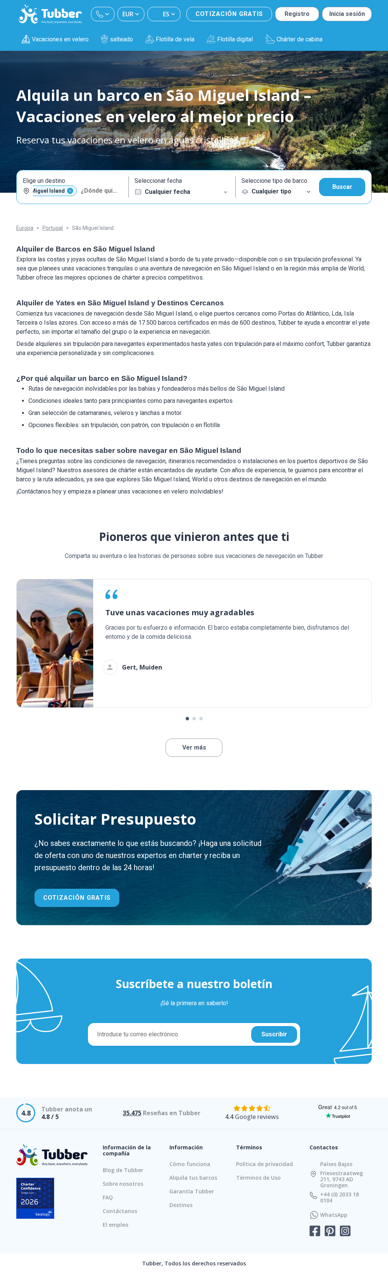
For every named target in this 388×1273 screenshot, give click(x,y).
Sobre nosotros (123, 1183)
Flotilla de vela (175, 39)
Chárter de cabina (299, 39)
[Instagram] (345, 1231)
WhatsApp (333, 1215)
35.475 (132, 1113)
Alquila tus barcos (193, 1177)
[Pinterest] (330, 1231)
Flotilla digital (235, 39)
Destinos (180, 1205)
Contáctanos (120, 1211)
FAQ (108, 1197)
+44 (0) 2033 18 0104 (339, 1197)
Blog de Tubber (123, 1170)
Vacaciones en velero (60, 39)
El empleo (115, 1224)
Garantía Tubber (191, 1191)
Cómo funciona (189, 1164)
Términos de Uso (258, 1177)
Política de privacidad (264, 1164)
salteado (121, 39)
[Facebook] (315, 1231)
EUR (127, 14)
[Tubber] (50, 14)
